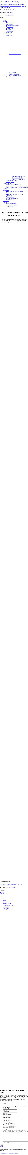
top (0, 1146)
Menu (2, 17)
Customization (3, 320)
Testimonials (6, 908)
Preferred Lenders (11, 491)
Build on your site (7, 903)
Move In (2, 817)
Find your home (7, 901)
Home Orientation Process (5, 759)
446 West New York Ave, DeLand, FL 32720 (11, 884)
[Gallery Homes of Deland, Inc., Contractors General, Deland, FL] (5, 914)
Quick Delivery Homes (8, 905)
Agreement (2, 388)
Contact (5, 909)
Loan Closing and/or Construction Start (8, 701)
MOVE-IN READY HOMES (7, 4)
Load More (3, 867)
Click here (20, 749)
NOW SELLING (18, 4)
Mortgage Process (3, 444)
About (4, 900)
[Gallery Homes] (14, 7)
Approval (2, 643)
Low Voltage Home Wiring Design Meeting (9, 586)
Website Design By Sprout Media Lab (9, 1153)
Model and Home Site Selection (7, 258)
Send (2, 1145)
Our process (6, 907)
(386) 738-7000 (9, 12)
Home (4, 899)
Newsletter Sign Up (14, 1)
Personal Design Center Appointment (8, 509)
